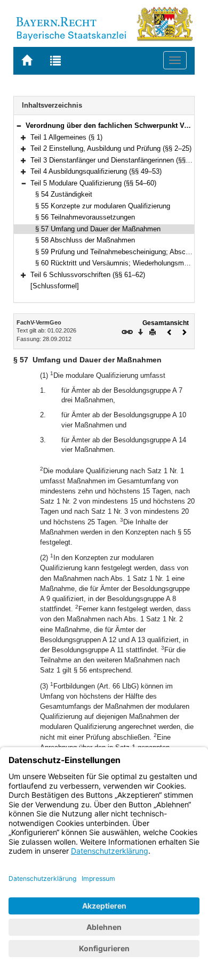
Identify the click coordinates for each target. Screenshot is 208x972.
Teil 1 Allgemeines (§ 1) (66, 137)
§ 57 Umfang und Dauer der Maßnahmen (98, 229)
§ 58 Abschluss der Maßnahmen (85, 240)
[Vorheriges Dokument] (169, 331)
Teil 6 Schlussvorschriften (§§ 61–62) (87, 275)
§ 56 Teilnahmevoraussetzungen (85, 217)
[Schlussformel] (54, 286)
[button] (18, 125)
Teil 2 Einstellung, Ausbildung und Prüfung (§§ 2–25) (110, 148)
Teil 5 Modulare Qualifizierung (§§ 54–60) (93, 183)
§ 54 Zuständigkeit (63, 194)
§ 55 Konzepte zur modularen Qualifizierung (102, 206)
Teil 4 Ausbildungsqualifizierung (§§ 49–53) (96, 171)
